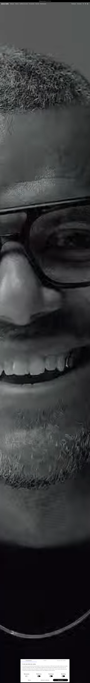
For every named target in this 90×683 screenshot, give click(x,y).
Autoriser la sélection (45, 680)
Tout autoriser (60, 680)
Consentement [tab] (29, 660)
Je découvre (52, 1)
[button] (86, 4)
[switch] (38, 676)
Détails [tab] (45, 660)
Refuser (29, 680)
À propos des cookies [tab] (61, 660)
